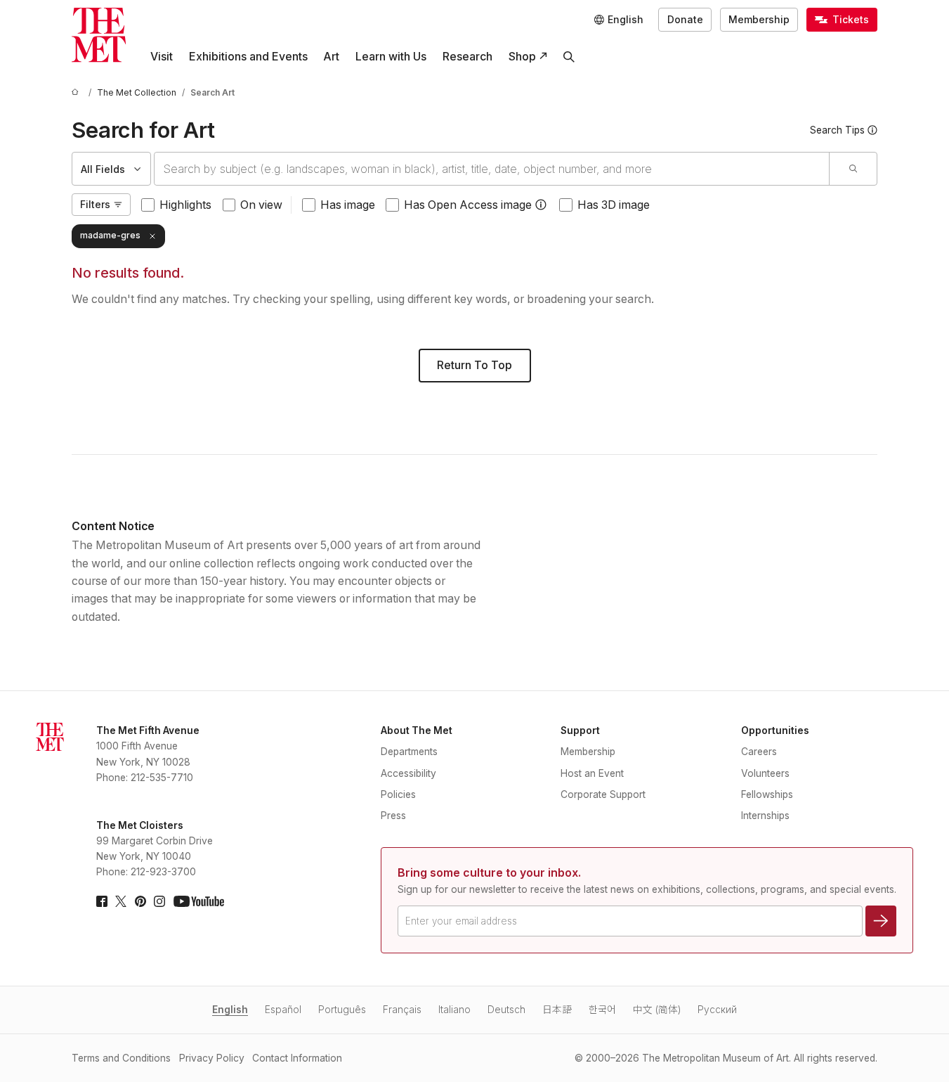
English (230, 1009)
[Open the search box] (569, 56)
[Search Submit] (852, 169)
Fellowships (767, 794)
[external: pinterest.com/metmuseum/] (140, 901)
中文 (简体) (657, 1009)
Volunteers (765, 773)
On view (261, 205)
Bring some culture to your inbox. (489, 873)
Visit (161, 56)
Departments (409, 751)
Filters (95, 204)
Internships (765, 815)
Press (393, 815)
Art (331, 56)
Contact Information (297, 1058)
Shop (522, 56)
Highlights (185, 205)
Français (402, 1009)
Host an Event (592, 773)
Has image (347, 205)
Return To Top (474, 365)
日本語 (557, 1009)
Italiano (454, 1009)
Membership (759, 19)
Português (342, 1009)
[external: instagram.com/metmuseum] (159, 901)
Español (283, 1009)
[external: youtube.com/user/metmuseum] (199, 901)
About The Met (416, 730)
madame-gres (110, 235)
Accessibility (408, 773)
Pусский (717, 1009)
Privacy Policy (211, 1058)
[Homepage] (99, 35)
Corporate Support (603, 794)
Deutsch (506, 1009)
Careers (759, 751)
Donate (685, 19)
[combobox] (492, 169)
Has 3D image (613, 205)
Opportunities (775, 730)
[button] (541, 204)
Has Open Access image (468, 205)
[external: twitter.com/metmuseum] (120, 901)
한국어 (602, 1009)
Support (580, 730)
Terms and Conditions (121, 1058)
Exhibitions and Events (248, 56)
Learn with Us (390, 56)
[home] (77, 93)
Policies (398, 794)
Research (467, 56)
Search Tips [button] (837, 130)
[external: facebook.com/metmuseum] (101, 901)
